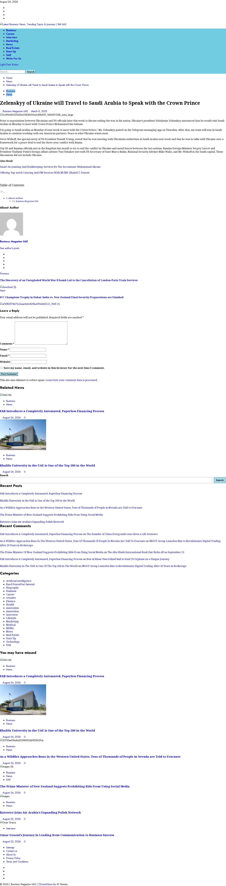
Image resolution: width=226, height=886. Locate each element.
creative (11, 597)
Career (10, 34)
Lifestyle (11, 618)
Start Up (11, 51)
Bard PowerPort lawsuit (20, 584)
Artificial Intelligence (18, 581)
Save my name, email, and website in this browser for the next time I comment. (54, 368)
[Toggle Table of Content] (2, 192)
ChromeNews (45, 884)
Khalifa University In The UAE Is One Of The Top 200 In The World (38, 566)
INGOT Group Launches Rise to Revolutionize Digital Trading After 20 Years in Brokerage (134, 566)
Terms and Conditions (17, 861)
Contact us (11, 851)
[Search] (1, 68)
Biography (12, 587)
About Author (15, 198)
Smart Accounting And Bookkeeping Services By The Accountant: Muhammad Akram (50, 166)
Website (5, 361)
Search (4, 475)
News (9, 44)
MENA (10, 628)
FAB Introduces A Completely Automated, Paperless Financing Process (41, 534)
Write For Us (13, 58)
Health (10, 604)
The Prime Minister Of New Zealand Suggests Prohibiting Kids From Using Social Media (51, 552)
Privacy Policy (13, 858)
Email (4, 355)
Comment (7, 343)
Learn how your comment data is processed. (72, 380)
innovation (12, 608)
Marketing (12, 41)
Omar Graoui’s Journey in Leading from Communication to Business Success (57, 835)
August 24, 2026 (12, 417)
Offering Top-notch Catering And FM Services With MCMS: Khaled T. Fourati (44, 172)
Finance (10, 601)
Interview (11, 37)
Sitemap (10, 847)
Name (4, 349)
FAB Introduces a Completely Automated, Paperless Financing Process (52, 411)
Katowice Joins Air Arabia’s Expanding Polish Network (32, 521)
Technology (13, 641)
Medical (11, 624)
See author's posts (9, 248)
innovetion (12, 611)
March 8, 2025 (39, 111)
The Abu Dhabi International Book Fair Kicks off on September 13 (145, 552)
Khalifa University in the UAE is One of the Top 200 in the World (47, 465)
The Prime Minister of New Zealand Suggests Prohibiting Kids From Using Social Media (51, 514)
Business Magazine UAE (16, 111)
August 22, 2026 (12, 819)
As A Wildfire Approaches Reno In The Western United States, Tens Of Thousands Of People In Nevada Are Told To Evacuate (72, 541)
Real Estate (13, 48)
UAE (8, 55)
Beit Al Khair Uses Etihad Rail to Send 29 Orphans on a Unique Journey (128, 559)
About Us (11, 854)
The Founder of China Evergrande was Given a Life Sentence (122, 534)
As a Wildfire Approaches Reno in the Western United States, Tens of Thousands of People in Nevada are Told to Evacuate (71, 507)
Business (11, 30)
